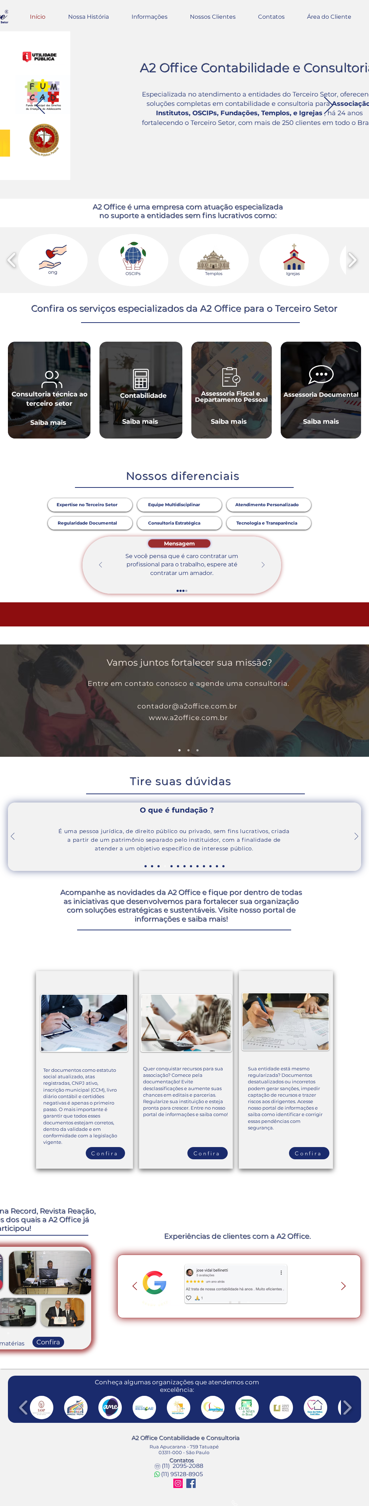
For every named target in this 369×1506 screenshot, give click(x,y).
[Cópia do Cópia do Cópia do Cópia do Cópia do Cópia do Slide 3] (184, 866)
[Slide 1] (178, 591)
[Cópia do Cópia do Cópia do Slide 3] (165, 866)
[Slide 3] (183, 591)
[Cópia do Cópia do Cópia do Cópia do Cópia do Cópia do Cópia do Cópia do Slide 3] (197, 866)
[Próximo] (328, 105)
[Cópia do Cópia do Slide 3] (158, 866)
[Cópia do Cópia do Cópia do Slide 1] (230, 1302)
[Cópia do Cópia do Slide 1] (239, 1302)
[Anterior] (40, 105)
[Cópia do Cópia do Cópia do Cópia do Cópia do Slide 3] (178, 866)
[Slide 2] (180, 591)
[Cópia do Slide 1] (248, 1302)
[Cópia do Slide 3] (186, 591)
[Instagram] (178, 1483)
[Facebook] (191, 1483)
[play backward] (12, 260)
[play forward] (352, 260)
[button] (53, 260)
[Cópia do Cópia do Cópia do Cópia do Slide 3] (171, 866)
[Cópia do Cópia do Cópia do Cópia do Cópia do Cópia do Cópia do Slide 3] (191, 866)
